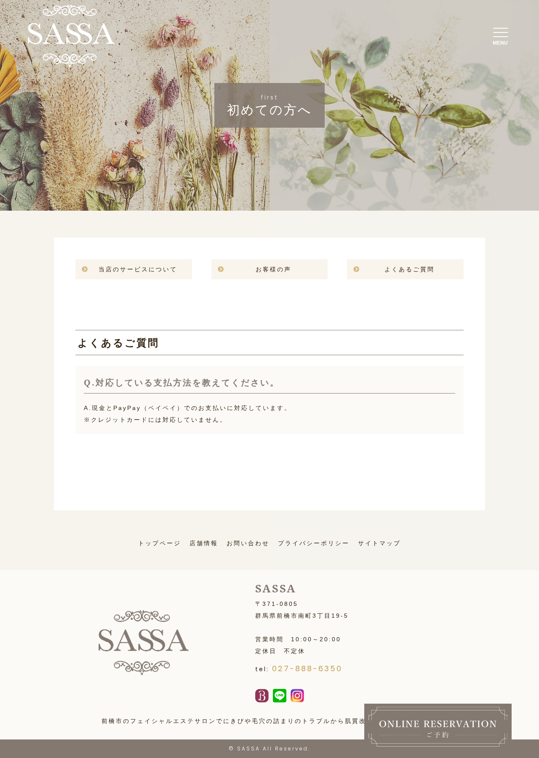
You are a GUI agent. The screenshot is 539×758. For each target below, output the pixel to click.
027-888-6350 (307, 668)
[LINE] (279, 696)
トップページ (159, 543)
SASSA (248, 748)
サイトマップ (379, 543)
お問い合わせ (248, 543)
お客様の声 (273, 269)
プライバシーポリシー (314, 543)
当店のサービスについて (138, 269)
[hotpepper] (262, 696)
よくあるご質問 (409, 269)
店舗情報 (203, 543)
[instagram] (297, 696)
